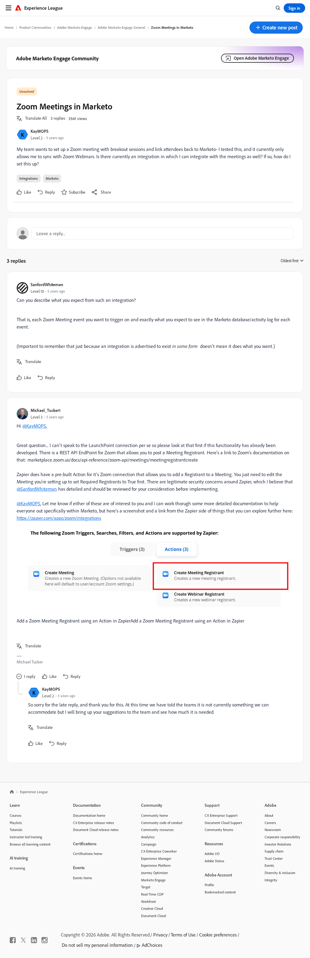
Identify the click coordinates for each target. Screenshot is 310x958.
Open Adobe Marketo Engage (261, 58)
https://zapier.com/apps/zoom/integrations (59, 518)
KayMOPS (39, 131)
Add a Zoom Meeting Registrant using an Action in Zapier (73, 621)
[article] (153, 332)
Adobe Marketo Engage (74, 27)
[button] (276, 28)
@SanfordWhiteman (37, 489)
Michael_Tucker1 (46, 410)
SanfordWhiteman (47, 284)
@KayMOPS (34, 426)
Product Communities (35, 27)
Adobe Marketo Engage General (121, 27)
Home (9, 27)
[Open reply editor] (155, 233)
